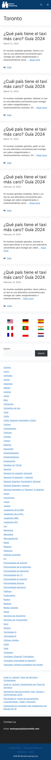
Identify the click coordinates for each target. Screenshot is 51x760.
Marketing (8, 530)
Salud (6, 612)
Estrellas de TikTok (12, 465)
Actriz (6, 371)
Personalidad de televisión (16, 571)
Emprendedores (11, 453)
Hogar (6, 493)
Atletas (7, 388)
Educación (8, 449)
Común (7, 441)
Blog (6, 400)
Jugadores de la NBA (14, 510)
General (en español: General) (18, 473)
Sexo (6, 624)
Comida (7, 437)
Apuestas (8, 384)
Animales (8, 375)
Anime (7, 380)
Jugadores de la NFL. (14, 514)
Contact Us (21, 752)
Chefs (6, 416)
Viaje (9, 67)
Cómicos (8, 432)
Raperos (7, 603)
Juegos (7, 506)
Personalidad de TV (13, 575)
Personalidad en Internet (15, 579)
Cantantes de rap (12, 408)
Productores (9, 595)
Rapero (7, 599)
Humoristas (9, 498)
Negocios (8, 550)
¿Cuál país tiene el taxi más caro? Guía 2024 (25, 84)
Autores (7, 392)
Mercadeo (8, 534)
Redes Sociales (11, 607)
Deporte (7, 445)
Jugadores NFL (11, 522)
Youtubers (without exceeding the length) (23, 664)
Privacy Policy (15, 748)
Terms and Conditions (32, 748)
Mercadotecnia (11, 538)
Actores (7, 367)
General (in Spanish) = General (18, 477)
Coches (7, 424)
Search (7, 348)
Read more (35, 60)
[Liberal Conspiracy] (9, 4)
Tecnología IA (10, 636)
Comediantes (10, 428)
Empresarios (9, 461)
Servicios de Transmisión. (16, 620)
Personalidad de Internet (15, 563)
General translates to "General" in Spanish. (24, 489)
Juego (6, 502)
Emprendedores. (11, 457)
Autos (6, 396)
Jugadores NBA (11, 518)
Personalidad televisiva (15, 587)
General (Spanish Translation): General (22, 481)
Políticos (8, 591)
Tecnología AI (10, 632)
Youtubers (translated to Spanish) (20, 660)
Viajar (9, 306)
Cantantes (8, 404)
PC (5, 559)
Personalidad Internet (14, 583)
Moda (6, 542)
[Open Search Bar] (41, 4)
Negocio (7, 546)
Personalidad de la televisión (17, 567)
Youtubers (8, 652)
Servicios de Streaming (15, 616)
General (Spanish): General (16, 485)
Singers (7, 628)
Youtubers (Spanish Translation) (19, 656)
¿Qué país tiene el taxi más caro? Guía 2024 (25, 36)
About (31, 752)
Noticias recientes (12, 555)
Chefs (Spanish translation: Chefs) (20, 420)
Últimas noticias (11, 640)
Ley (5, 526)
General (7, 469)
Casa (6, 412)
